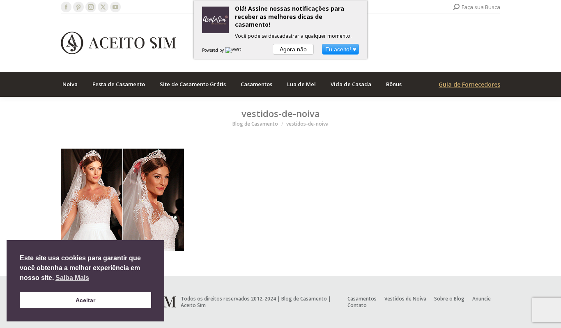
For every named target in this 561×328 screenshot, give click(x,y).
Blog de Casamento (304, 298)
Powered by (213, 50)
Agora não (293, 49)
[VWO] (233, 50)
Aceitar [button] (85, 300)
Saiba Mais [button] (72, 277)
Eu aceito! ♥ (340, 49)
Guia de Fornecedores (469, 84)
